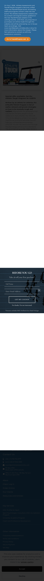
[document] (22, 290)
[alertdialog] (22, 23)
